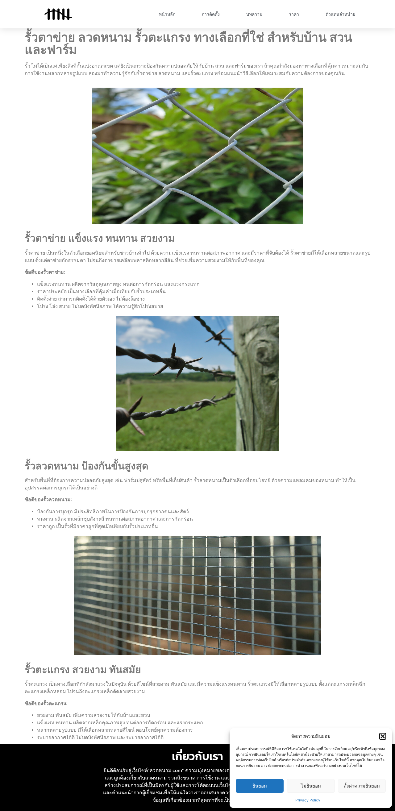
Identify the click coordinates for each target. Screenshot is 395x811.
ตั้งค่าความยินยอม (361, 786)
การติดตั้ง (211, 14)
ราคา (294, 14)
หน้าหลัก (167, 14)
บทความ (254, 14)
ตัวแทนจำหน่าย (340, 14)
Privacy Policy (307, 800)
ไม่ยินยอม (311, 786)
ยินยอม (259, 786)
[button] (383, 736)
